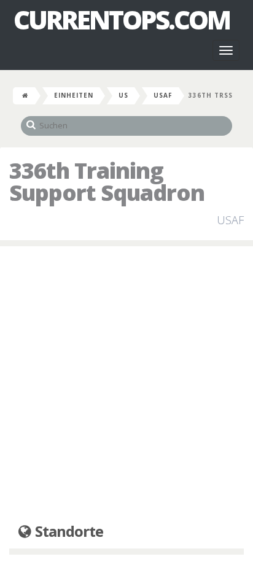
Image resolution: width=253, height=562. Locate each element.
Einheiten (73, 95)
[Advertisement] (126, 385)
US (123, 95)
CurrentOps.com (122, 19)
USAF (163, 95)
